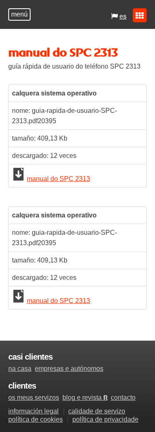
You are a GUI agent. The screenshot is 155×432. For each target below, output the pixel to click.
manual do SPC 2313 (58, 178)
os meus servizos (33, 397)
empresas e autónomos (69, 368)
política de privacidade (105, 419)
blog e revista (84, 397)
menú (19, 14)
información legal (33, 411)
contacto (123, 397)
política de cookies (35, 419)
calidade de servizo (96, 411)
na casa (19, 368)
